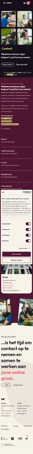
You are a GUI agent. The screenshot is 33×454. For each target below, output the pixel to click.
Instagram (4, 426)
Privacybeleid (5, 429)
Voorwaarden (28, 426)
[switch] (28, 229)
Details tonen (23, 248)
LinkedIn (15, 426)
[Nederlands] (24, 3)
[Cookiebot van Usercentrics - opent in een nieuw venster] (23, 192)
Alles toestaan (16, 254)
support (10, 75)
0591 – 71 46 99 (6, 118)
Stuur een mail (21, 64)
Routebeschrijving (8, 285)
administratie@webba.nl (10, 124)
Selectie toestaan (16, 260)
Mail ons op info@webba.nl (11, 290)
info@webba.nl (6, 121)
